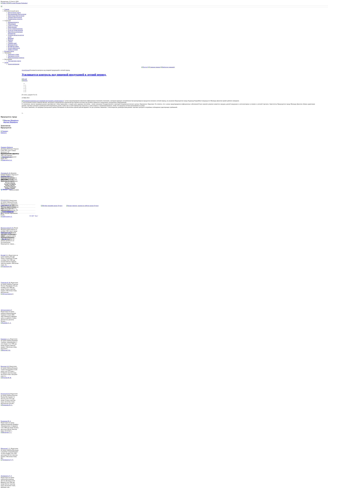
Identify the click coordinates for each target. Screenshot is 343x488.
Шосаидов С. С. (6, 448)
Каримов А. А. (5, 339)
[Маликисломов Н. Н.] (7, 219)
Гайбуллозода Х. (6, 232)
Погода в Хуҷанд (10, 183)
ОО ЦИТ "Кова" (33, 216)
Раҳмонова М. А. (6, 421)
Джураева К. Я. (5, 173)
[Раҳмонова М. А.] (7, 412)
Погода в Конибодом (10, 187)
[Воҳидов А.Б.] (7, 357)
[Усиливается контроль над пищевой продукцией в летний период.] (43, 101)
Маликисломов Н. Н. (7, 228)
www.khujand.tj (8, 212)
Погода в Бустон (10, 185)
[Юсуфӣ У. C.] (7, 246)
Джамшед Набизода (7, 147)
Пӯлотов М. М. (5, 393)
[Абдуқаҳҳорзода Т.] (7, 301)
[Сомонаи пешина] (154, 67)
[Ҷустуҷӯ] (144, 67)
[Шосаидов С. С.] (7, 440)
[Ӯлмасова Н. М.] (7, 274)
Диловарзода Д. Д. (6, 476)
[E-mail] (24, 79)
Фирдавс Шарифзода (10, 122)
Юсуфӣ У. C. (5, 255)
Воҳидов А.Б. (5, 366)
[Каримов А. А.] (7, 330)
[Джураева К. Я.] (7, 164)
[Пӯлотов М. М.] (7, 385)
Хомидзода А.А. (6, 176)
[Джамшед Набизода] (7, 138)
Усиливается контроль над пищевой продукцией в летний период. (64, 74)
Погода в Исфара (10, 188)
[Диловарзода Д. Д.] (7, 467)
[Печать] (24, 80)
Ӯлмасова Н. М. (6, 282)
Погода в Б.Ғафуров (10, 184)
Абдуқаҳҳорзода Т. (6, 310)
